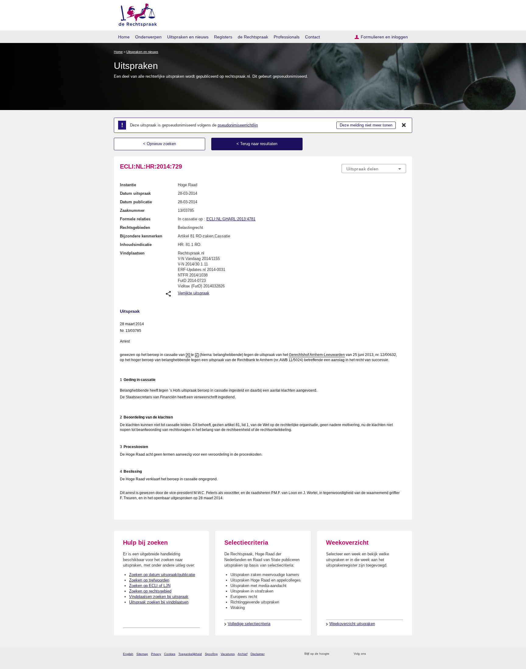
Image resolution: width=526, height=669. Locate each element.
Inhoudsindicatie (136, 244)
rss (335, 654)
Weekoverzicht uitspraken (352, 623)
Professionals (287, 36)
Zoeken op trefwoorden (149, 580)
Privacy (156, 654)
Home (124, 36)
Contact (312, 36)
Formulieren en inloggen (384, 36)
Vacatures (228, 654)
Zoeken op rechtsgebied (150, 591)
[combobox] (373, 168)
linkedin (395, 654)
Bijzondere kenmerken (141, 236)
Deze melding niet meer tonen (366, 125)
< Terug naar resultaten (257, 143)
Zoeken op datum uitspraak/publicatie (162, 574)
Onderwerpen (148, 36)
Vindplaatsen (132, 253)
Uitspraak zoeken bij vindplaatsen (158, 602)
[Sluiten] (404, 125)
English (128, 654)
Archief (242, 654)
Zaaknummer (132, 210)
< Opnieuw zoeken (159, 143)
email (343, 654)
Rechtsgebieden (135, 227)
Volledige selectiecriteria (249, 623)
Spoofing (211, 654)
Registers (223, 36)
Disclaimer (258, 654)
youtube (403, 654)
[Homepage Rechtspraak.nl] (135, 14)
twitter (371, 654)
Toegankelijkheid (190, 654)
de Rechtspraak (253, 36)
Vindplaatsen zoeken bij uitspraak (158, 596)
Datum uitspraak (135, 193)
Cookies (169, 654)
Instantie (128, 185)
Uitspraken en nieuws (188, 36)
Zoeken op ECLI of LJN (149, 585)
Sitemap (142, 654)
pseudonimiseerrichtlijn (238, 125)
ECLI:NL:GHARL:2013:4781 (230, 219)
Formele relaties (135, 219)
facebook (379, 654)
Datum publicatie (136, 202)
